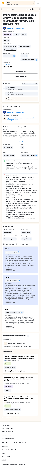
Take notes (19, 72)
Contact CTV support (9, 449)
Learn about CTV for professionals (14, 442)
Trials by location (8, 432)
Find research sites (8, 439)
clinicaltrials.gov (15, 418)
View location (19, 76)
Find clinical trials (7, 428)
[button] (6, 40)
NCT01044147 (7, 65)
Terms (4, 460)
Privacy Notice (6, 456)
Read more (20, 141)
